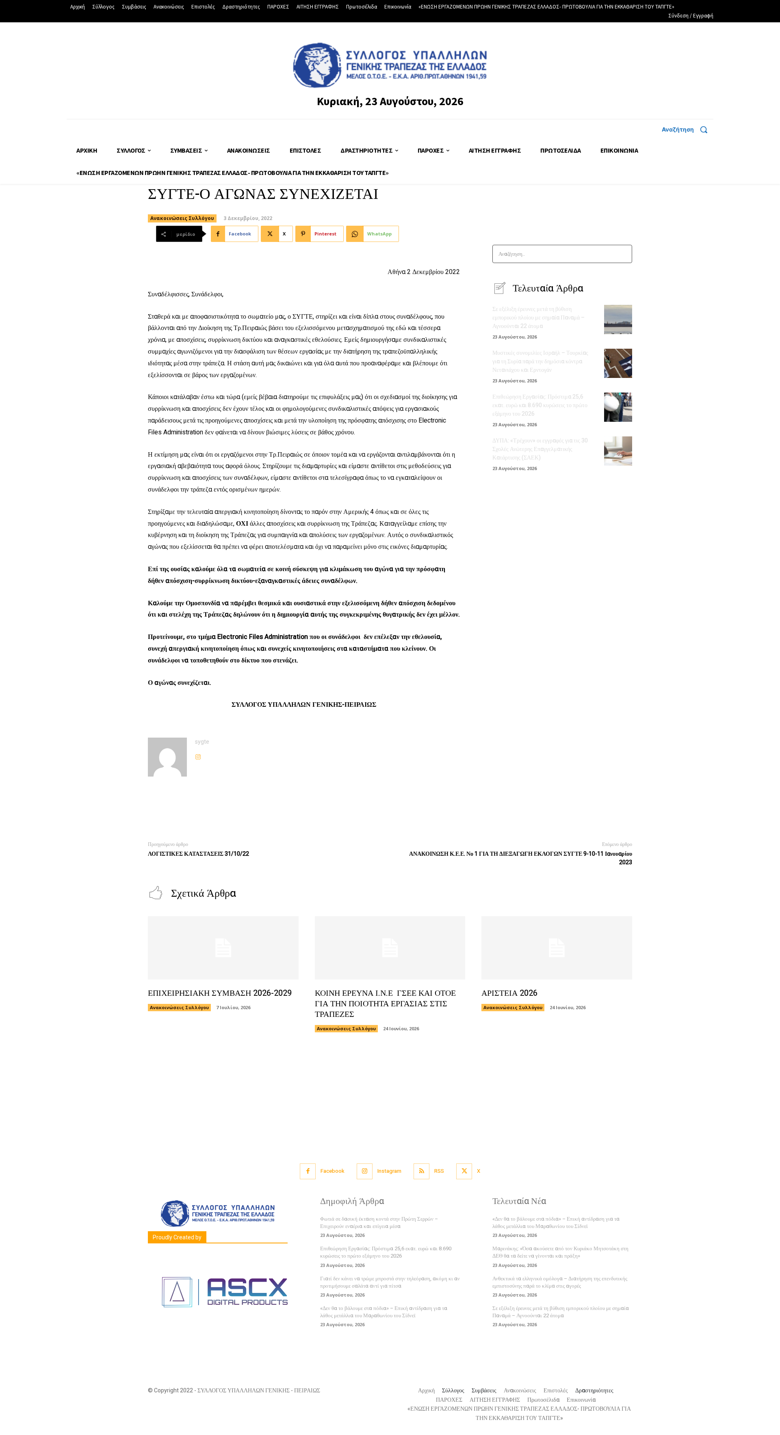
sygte (202, 742)
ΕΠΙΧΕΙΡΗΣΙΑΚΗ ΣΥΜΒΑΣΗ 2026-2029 (220, 993)
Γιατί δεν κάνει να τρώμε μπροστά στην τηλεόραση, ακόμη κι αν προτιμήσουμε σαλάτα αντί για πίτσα (390, 1282)
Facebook (332, 1171)
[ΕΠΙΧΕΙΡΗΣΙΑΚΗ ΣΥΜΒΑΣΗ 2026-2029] (223, 948)
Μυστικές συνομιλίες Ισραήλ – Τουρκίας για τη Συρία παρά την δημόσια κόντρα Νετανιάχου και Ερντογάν (540, 361)
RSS (439, 1171)
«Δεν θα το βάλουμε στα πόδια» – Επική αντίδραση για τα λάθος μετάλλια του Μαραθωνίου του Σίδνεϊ (383, 1311)
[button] (687, 129)
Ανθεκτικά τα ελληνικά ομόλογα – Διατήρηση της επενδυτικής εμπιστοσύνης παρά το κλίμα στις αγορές (559, 1282)
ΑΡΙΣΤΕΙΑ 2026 (509, 993)
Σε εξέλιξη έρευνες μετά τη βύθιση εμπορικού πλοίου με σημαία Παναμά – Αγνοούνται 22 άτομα (538, 317)
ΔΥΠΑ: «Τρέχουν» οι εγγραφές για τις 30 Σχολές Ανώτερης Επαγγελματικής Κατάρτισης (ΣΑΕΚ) (540, 449)
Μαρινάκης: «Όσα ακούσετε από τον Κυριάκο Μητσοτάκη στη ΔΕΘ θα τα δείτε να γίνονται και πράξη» (560, 1252)
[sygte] (167, 757)
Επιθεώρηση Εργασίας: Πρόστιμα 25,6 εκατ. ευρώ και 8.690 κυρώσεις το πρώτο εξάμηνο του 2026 (539, 405)
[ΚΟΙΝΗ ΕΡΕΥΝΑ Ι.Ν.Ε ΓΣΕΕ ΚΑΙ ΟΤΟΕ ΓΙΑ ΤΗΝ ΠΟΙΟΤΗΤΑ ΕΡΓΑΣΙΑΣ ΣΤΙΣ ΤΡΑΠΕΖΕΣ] (390, 948)
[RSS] (421, 1171)
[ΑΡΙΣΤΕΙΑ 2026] (556, 948)
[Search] (623, 254)
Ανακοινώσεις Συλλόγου (182, 218)
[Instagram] (198, 755)
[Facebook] (308, 1171)
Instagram (389, 1171)
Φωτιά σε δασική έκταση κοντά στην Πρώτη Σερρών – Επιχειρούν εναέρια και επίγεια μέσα (379, 1222)
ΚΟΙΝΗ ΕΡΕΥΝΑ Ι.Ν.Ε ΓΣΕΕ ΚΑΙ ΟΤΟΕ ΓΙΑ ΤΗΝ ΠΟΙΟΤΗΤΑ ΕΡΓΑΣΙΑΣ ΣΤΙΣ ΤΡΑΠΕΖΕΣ (385, 1003)
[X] (464, 1171)
